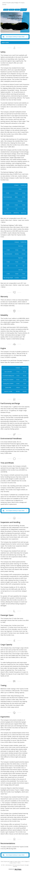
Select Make (6, 9)
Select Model (11, 9)
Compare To (17, 9)
